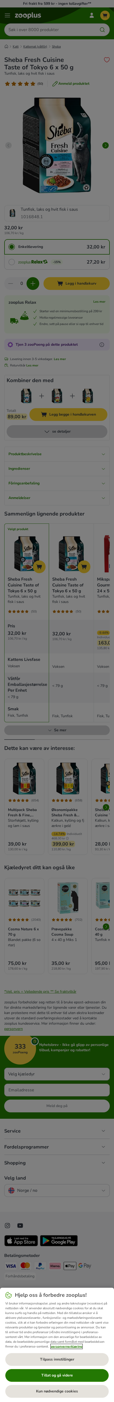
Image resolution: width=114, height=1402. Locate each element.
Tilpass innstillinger (57, 1359)
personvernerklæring (66, 1346)
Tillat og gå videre (57, 1375)
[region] (57, 1345)
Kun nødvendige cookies (57, 1391)
